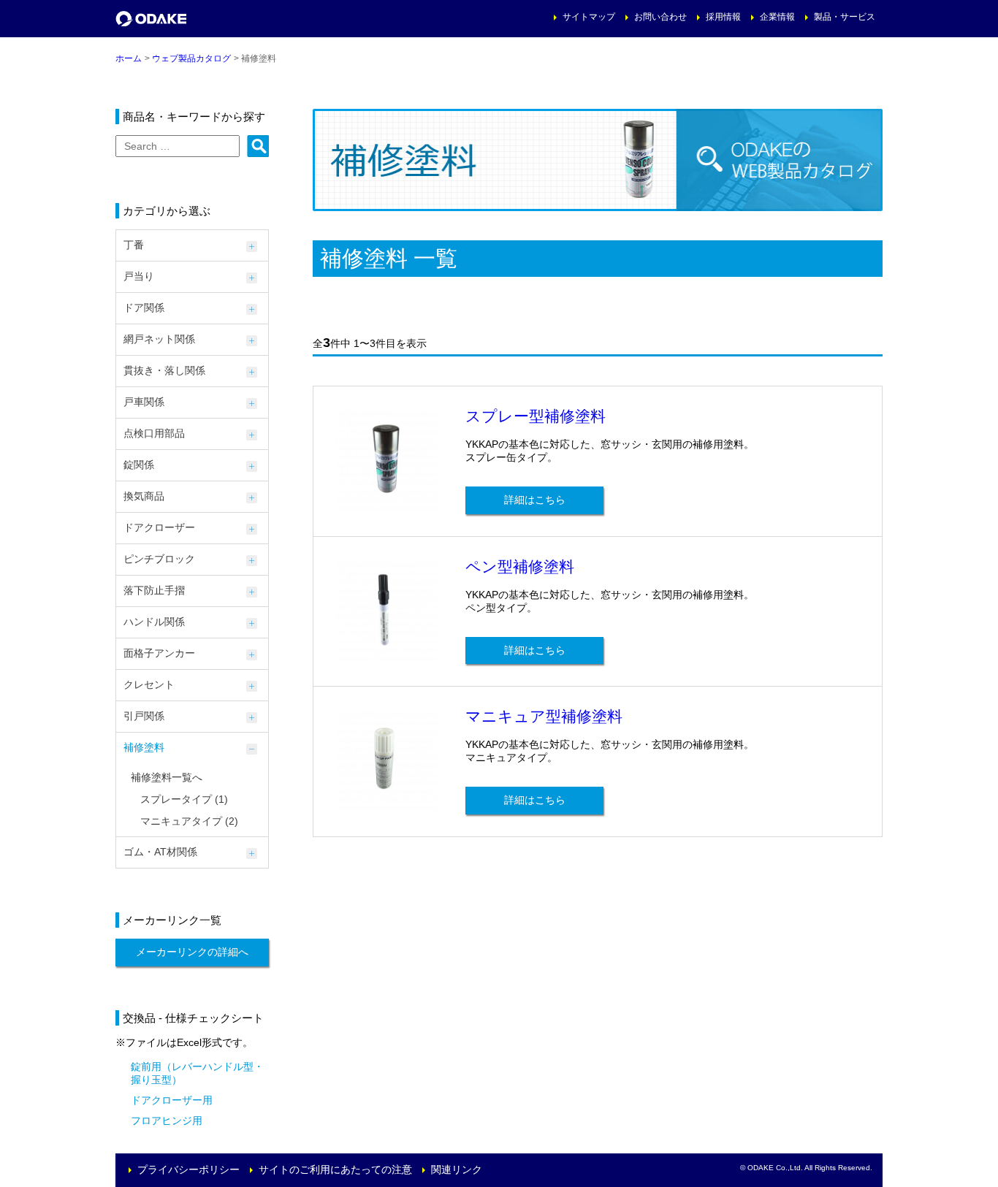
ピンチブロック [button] (159, 559)
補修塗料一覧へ (166, 777)
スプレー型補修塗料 (535, 416)
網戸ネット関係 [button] (159, 339)
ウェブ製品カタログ (191, 58)
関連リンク (456, 1169)
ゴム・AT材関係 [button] (160, 852)
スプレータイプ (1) (184, 799)
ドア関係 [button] (143, 307)
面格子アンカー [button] (159, 653)
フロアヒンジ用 (166, 1120)
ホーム (128, 58)
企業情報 (777, 17)
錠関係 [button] (138, 464)
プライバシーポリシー (188, 1169)
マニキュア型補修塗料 (543, 716)
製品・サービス (844, 17)
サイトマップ (589, 17)
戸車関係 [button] (143, 402)
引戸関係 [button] (143, 716)
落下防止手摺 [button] (154, 590)
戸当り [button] (138, 276)
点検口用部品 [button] (154, 433)
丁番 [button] (133, 245)
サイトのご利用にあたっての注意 (335, 1169)
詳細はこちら (534, 499)
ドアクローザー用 (172, 1100)
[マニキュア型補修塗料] (386, 805)
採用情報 (723, 17)
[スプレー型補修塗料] (386, 505)
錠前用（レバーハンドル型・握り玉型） (197, 1073)
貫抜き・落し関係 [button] (164, 370)
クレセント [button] (149, 684)
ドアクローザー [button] (159, 527)
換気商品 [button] (143, 496)
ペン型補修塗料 (519, 566)
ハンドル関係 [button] (154, 621)
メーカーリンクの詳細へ (192, 952)
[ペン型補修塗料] (386, 655)
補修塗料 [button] (143, 747)
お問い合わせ (660, 17)
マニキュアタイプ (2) (189, 821)
